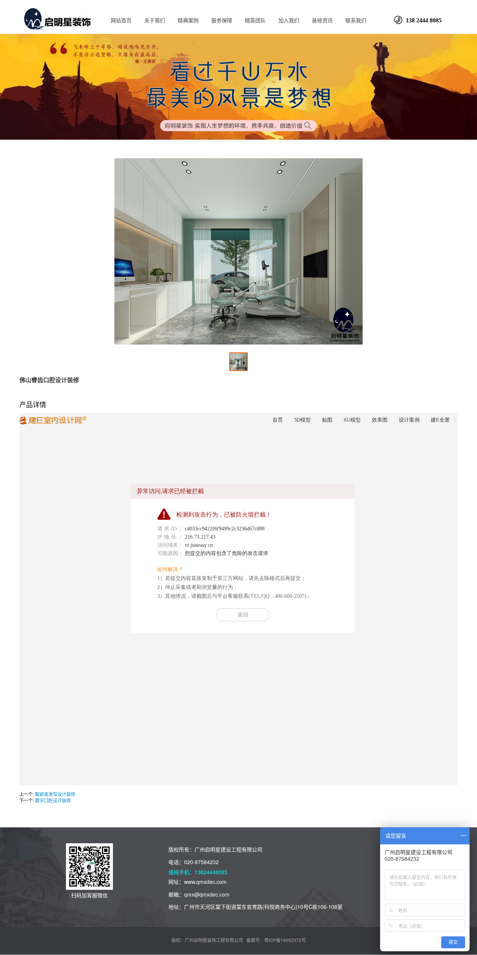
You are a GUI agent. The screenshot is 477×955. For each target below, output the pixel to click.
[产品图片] (238, 251)
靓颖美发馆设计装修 (55, 794)
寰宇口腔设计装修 (53, 800)
